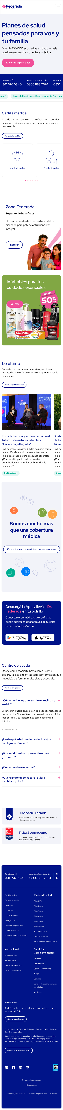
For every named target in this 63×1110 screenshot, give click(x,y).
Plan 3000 (38, 911)
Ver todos (38, 992)
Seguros (37, 979)
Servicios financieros (42, 969)
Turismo (37, 974)
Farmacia (37, 958)
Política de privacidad (38, 1093)
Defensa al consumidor (31, 1080)
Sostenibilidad (10, 960)
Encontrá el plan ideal (18, 62)
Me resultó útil (8, 730)
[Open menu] (58, 7)
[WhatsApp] (6, 1067)
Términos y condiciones (15, 1093)
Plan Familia (39, 926)
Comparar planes (41, 936)
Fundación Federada (13, 965)
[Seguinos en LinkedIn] (27, 1067)
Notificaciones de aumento (16, 935)
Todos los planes (40, 931)
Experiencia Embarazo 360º (45, 941)
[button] (25, 180)
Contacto (9, 910)
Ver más (15, 303)
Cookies (53, 1093)
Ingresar (14, 244)
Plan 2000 (38, 906)
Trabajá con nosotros (13, 970)
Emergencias (10, 920)
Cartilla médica (11, 895)
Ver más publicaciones (14, 385)
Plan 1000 (38, 901)
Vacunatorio (39, 964)
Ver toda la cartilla (12, 136)
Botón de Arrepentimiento (18, 1050)
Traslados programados (14, 925)
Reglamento (31, 1085)
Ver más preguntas (12, 688)
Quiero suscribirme (15, 1019)
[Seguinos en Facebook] (13, 1067)
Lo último (9, 905)
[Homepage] (12, 7)
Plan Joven (38, 921)
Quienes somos (11, 955)
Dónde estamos (11, 915)
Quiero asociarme (12, 930)
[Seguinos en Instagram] (20, 1067)
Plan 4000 (38, 916)
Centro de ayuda (12, 900)
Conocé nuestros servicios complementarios (31, 549)
